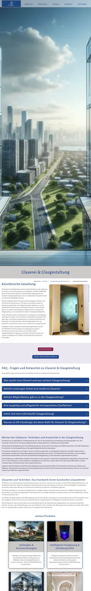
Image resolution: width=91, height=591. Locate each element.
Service (55, 4)
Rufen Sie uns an (45, 349)
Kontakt (68, 4)
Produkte (42, 4)
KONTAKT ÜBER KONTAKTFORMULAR (45, 357)
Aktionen (82, 4)
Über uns (29, 4)
